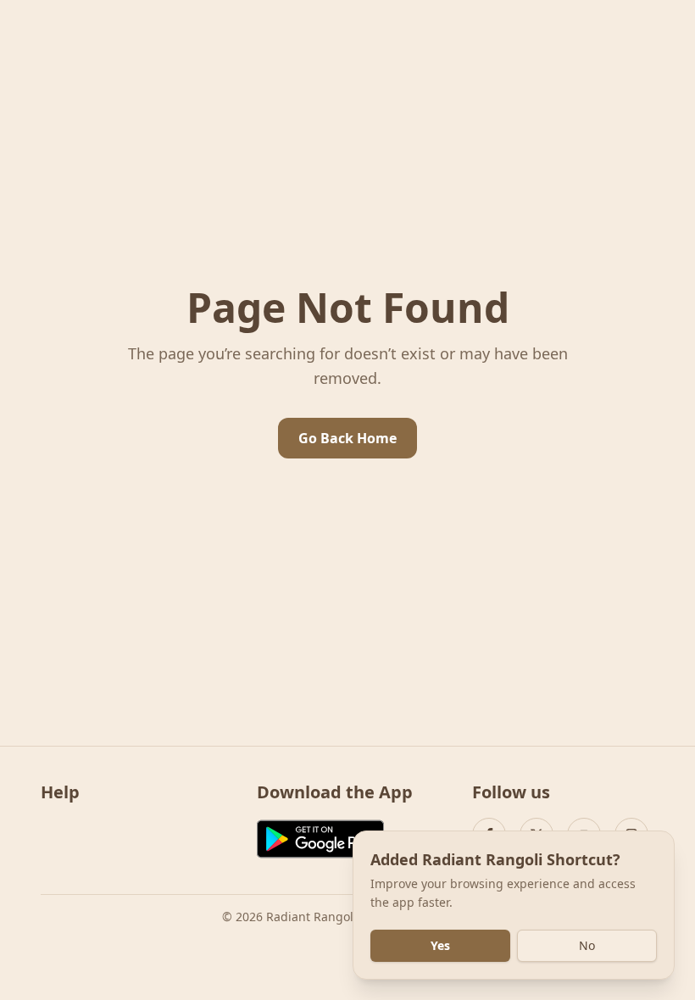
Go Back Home (347, 438)
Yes (440, 945)
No (587, 945)
